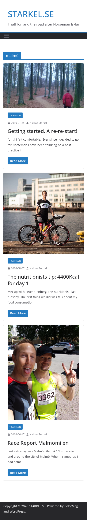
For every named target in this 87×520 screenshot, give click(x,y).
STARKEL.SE (31, 14)
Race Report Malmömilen (38, 442)
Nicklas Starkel (38, 123)
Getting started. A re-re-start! (42, 130)
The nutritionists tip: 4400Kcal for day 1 (43, 280)
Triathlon (15, 115)
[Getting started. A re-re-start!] (43, 85)
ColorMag (71, 506)
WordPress (17, 511)
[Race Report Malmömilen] (43, 372)
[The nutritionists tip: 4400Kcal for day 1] (43, 213)
